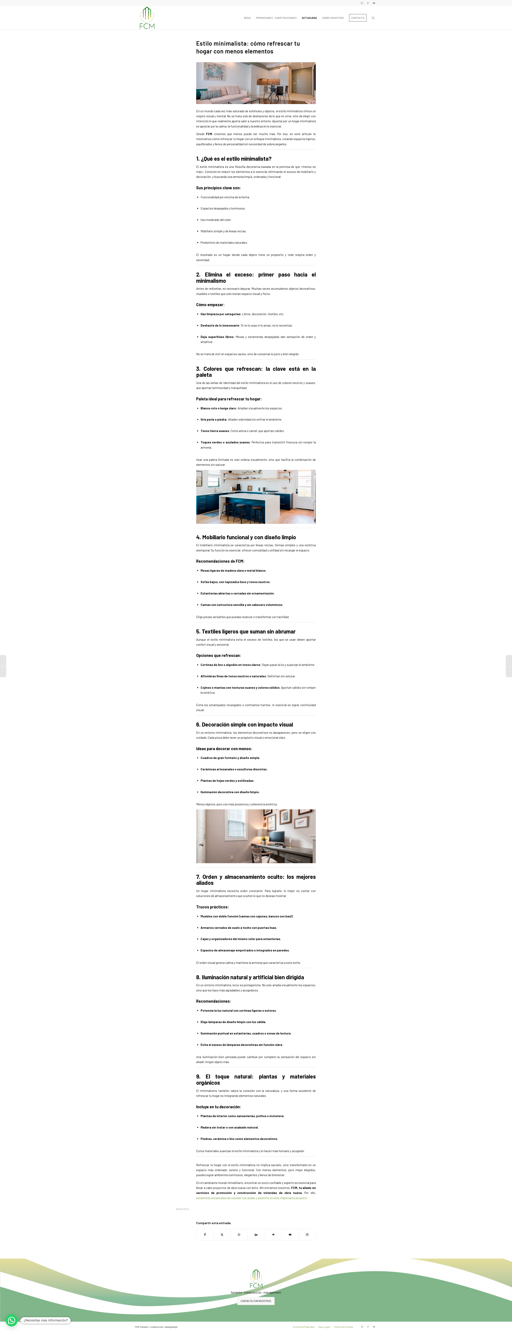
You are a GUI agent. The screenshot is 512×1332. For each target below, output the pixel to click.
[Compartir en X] (222, 1234)
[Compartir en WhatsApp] (239, 1234)
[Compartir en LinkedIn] (256, 1234)
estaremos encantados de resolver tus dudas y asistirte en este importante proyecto (251, 1198)
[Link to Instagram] (362, 3)
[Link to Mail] (374, 3)
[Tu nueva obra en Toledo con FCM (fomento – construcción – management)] (147, 18)
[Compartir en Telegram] (273, 1234)
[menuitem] (247, 18)
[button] (12, 1320)
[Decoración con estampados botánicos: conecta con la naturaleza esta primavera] (3, 666)
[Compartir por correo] (290, 1234)
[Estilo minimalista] (256, 83)
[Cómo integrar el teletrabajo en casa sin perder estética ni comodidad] (509, 666)
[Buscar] (373, 18)
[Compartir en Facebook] (204, 1234)
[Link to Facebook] (368, 3)
